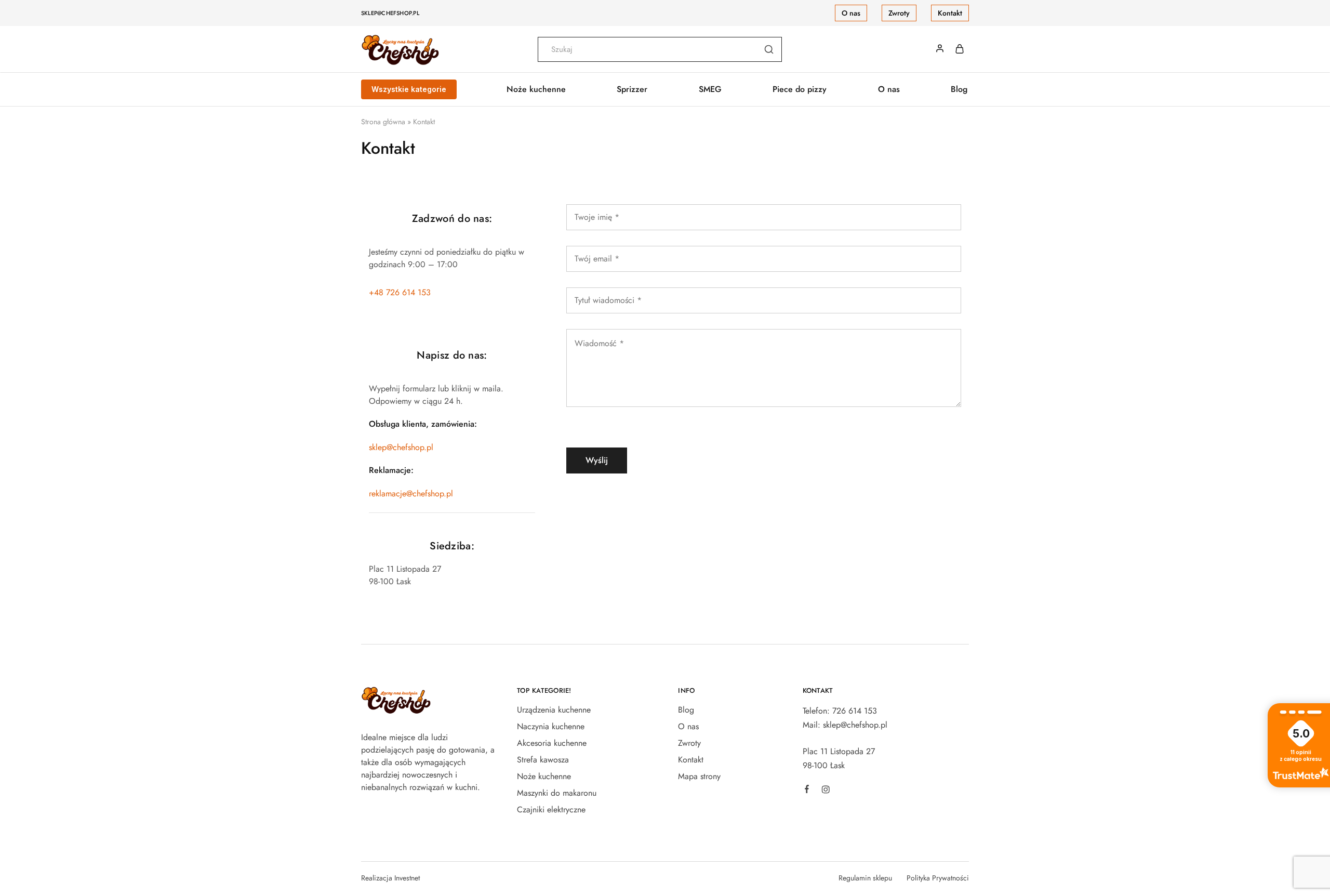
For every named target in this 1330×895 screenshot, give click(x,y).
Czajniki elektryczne (551, 809)
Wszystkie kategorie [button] (408, 89)
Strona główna (383, 121)
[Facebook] (806, 790)
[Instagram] (825, 791)
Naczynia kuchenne (550, 726)
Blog (959, 89)
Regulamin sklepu (865, 878)
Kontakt (950, 13)
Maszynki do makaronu (556, 793)
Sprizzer (632, 89)
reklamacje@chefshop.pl (411, 493)
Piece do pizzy (800, 89)
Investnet (407, 878)
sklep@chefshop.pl (390, 13)
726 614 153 (854, 711)
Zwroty (899, 13)
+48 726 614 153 (400, 292)
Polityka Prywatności (938, 878)
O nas (851, 13)
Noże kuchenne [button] (536, 89)
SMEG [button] (710, 89)
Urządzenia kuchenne (554, 710)
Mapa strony (699, 776)
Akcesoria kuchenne (552, 743)
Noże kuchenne (544, 776)
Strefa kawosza (543, 760)
